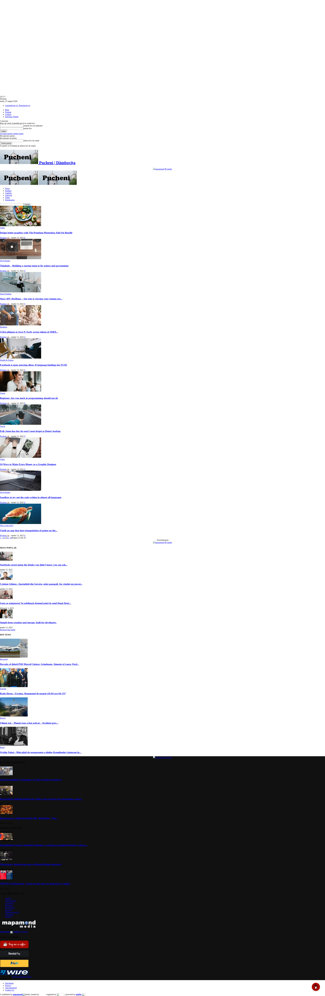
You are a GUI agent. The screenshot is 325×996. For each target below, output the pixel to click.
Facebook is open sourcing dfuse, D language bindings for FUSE (33, 365)
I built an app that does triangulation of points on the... (28, 530)
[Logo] (19, 184)
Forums (8, 112)
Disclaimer (9, 983)
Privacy (8, 985)
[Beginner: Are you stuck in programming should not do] (20, 391)
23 (8, 538)
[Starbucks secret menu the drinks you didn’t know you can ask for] (6, 560)
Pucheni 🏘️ (5, 238)
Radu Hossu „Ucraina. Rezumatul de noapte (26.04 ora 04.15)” (33, 693)
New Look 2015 (6, 525)
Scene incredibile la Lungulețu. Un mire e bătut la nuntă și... (31, 779)
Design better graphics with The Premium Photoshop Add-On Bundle (36, 232)
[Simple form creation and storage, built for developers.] (6, 617)
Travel (2, 426)
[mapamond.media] (14, 966)
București (4, 659)
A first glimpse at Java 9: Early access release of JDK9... (29, 332)
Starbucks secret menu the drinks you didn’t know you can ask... (34, 564)
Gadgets (8, 193)
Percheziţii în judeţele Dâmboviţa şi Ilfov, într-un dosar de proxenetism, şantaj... (41, 799)
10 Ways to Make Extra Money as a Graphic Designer (28, 464)
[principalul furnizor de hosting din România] (42, 994)
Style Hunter (5, 261)
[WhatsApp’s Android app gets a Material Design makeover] (6, 859)
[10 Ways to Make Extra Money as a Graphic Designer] (20, 457)
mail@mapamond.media (21, 977)
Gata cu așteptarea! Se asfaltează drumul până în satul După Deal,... (35, 603)
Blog (7, 110)
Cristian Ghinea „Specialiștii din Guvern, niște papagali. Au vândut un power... (41, 584)
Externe (3, 689)
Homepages (10, 200)
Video (7, 198)
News (7, 188)
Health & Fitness (6, 360)
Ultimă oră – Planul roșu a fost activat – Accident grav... (29, 723)
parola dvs (27, 128)
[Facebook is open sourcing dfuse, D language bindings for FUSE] (20, 358)
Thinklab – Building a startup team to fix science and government (34, 265)
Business (3, 327)
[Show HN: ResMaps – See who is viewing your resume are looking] (20, 292)
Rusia (2, 747)
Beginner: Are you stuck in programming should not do (29, 398)
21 (4, 538)
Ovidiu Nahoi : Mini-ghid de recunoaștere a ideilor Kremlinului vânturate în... (40, 752)
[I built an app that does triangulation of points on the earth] (20, 523)
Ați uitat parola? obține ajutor (11, 134)
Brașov (3, 718)
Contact (8, 114)
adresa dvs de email (31, 141)
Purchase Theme (11, 117)
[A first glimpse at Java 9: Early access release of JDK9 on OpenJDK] (20, 325)
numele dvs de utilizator (33, 126)
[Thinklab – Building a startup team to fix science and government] (20, 258)
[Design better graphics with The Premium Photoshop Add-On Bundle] (20, 225)
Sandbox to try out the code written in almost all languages (30, 497)
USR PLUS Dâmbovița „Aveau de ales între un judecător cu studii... (35, 883)
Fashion (8, 191)
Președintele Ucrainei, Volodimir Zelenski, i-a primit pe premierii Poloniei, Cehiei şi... (44, 845)
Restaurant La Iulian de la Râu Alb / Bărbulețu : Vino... (29, 818)
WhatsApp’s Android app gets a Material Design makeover (30, 864)
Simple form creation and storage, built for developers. (28, 622)
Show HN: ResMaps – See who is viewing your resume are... (31, 298)
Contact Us (9, 990)
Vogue (2, 393)
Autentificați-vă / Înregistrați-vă (17, 105)
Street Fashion (5, 294)
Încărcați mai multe (7, 630)
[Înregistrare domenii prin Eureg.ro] (60, 994)
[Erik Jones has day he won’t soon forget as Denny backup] (20, 424)
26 (11, 538)
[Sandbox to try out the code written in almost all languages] (20, 490)
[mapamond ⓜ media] (162, 169)
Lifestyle (8, 195)
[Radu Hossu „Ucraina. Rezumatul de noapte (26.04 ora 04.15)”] (14, 686)
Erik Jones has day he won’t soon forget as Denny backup (30, 431)
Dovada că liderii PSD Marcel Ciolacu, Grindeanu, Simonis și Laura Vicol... (39, 664)
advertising (14, 932)
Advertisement (11, 988)
